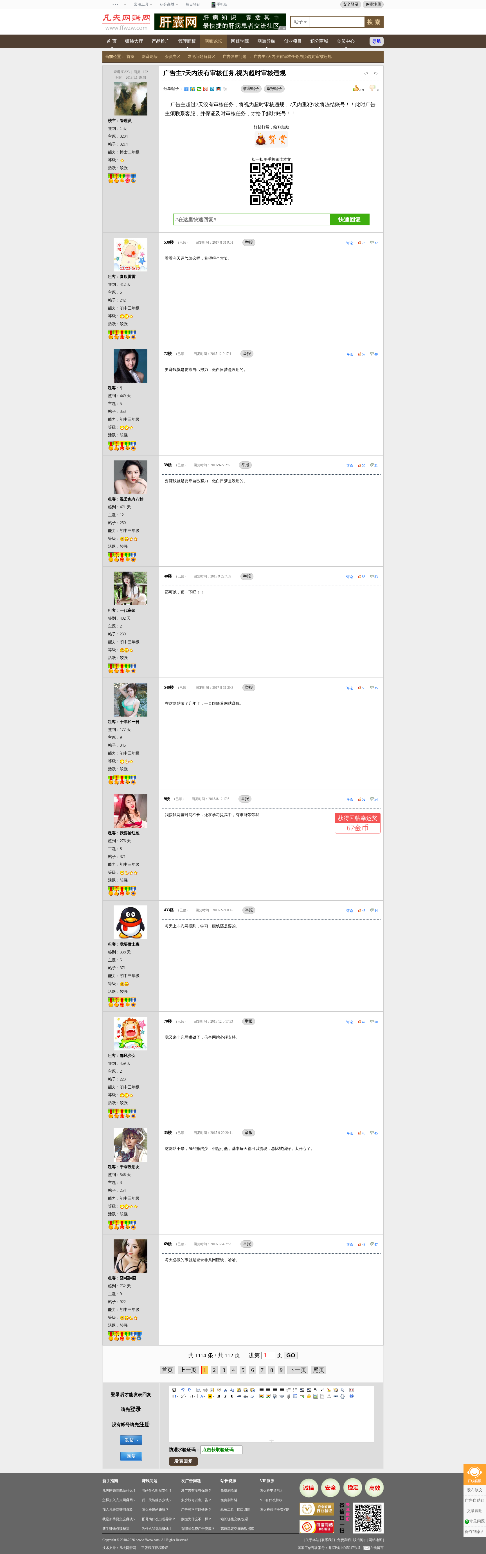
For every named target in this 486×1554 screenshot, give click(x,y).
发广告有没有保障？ (196, 1490)
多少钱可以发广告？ (196, 1500)
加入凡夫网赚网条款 (117, 1510)
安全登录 (351, 4)
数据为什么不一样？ (196, 1519)
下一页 (297, 1370)
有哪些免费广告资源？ (198, 1529)
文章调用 (475, 1511)
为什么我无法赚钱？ (157, 1529)
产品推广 (161, 41)
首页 (130, 57)
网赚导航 (266, 41)
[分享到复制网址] (225, 89)
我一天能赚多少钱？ (157, 1500)
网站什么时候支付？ (157, 1490)
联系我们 (328, 1540)
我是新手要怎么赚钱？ (119, 1519)
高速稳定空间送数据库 (237, 1529)
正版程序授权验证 (154, 1548)
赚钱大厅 (134, 41)
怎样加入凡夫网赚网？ (119, 1500)
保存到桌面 (475, 1532)
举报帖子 (274, 88)
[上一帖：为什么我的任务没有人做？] (366, 73)
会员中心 (346, 41)
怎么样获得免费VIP (274, 1510)
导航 (376, 41)
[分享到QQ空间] (192, 89)
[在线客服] (475, 1474)
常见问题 (477, 1521)
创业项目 (293, 41)
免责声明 (344, 1540)
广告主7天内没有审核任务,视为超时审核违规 (293, 57)
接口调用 (243, 1510)
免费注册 (373, 4)
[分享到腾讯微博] (212, 89)
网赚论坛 (213, 41)
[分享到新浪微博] (205, 89)
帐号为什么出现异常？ (159, 1519)
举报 (249, 242)
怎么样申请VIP (271, 1490)
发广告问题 (191, 1481)
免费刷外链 (228, 1500)
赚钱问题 (150, 1481)
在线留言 (377, 1548)
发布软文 (475, 1490)
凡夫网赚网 (127, 1548)
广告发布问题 (234, 57)
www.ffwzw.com (147, 1540)
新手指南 (110, 1481)
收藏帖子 (251, 88)
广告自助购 (475, 1500)
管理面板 (187, 41)
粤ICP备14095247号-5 (344, 1548)
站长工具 (227, 1510)
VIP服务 (267, 1481)
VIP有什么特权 (271, 1500)
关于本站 (312, 1540)
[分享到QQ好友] (218, 89)
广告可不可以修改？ (196, 1510)
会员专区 (173, 57)
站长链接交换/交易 (234, 1519)
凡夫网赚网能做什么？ (119, 1490)
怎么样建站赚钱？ (155, 1510)
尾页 (318, 1370)
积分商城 (319, 41)
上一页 (188, 1370)
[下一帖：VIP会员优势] (376, 73)
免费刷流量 (228, 1490)
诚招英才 (359, 1540)
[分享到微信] (199, 89)
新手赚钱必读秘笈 (115, 1529)
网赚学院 (240, 41)
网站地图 (375, 1540)
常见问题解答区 (201, 57)
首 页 (112, 41)
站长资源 (228, 1481)
